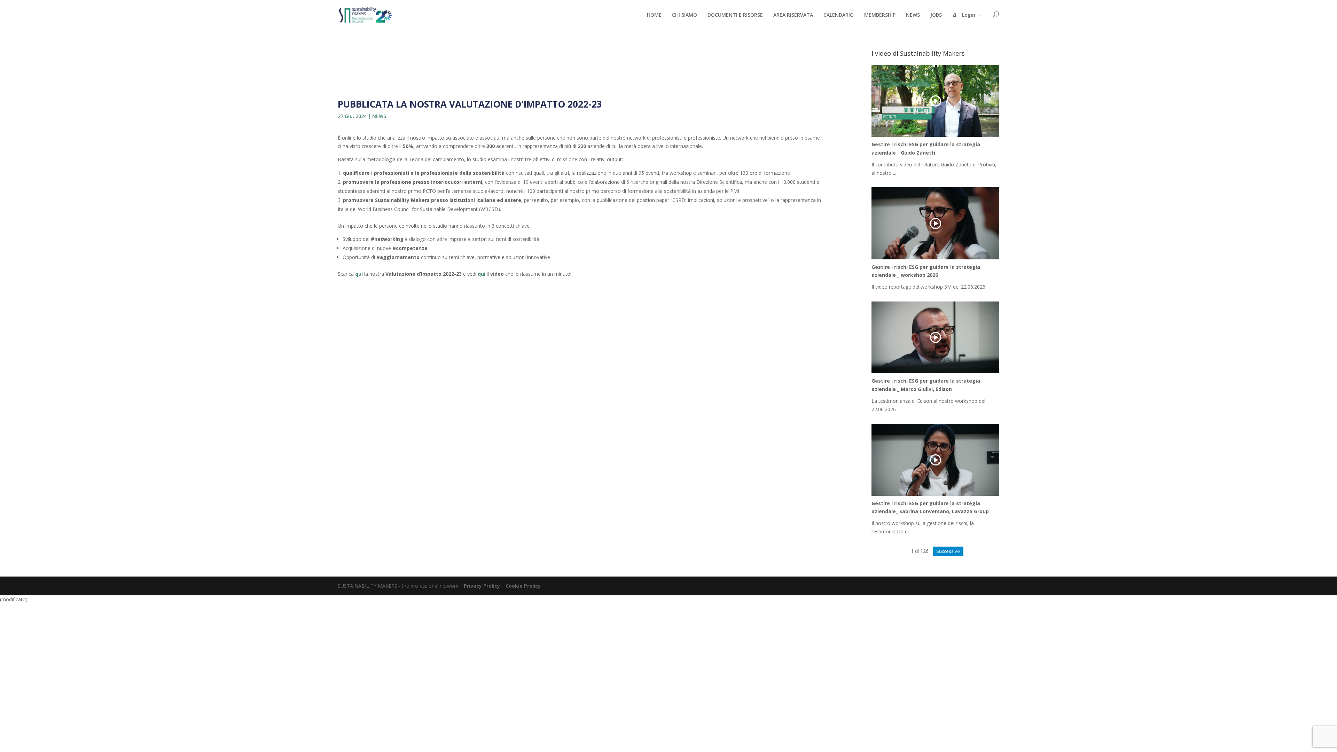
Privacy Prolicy (482, 585)
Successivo (948, 551)
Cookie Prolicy (523, 585)
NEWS (379, 116)
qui (359, 274)
